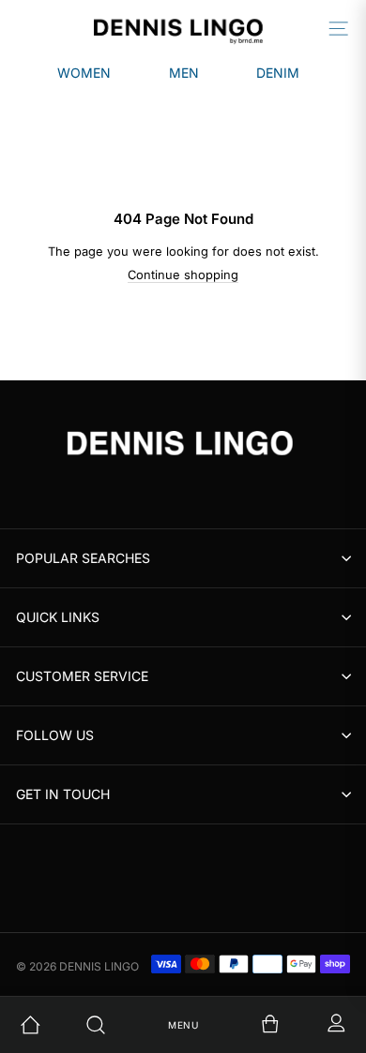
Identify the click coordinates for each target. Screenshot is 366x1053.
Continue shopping (183, 275)
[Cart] (249, 1025)
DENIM (277, 73)
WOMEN (84, 73)
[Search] (117, 1025)
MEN (184, 73)
